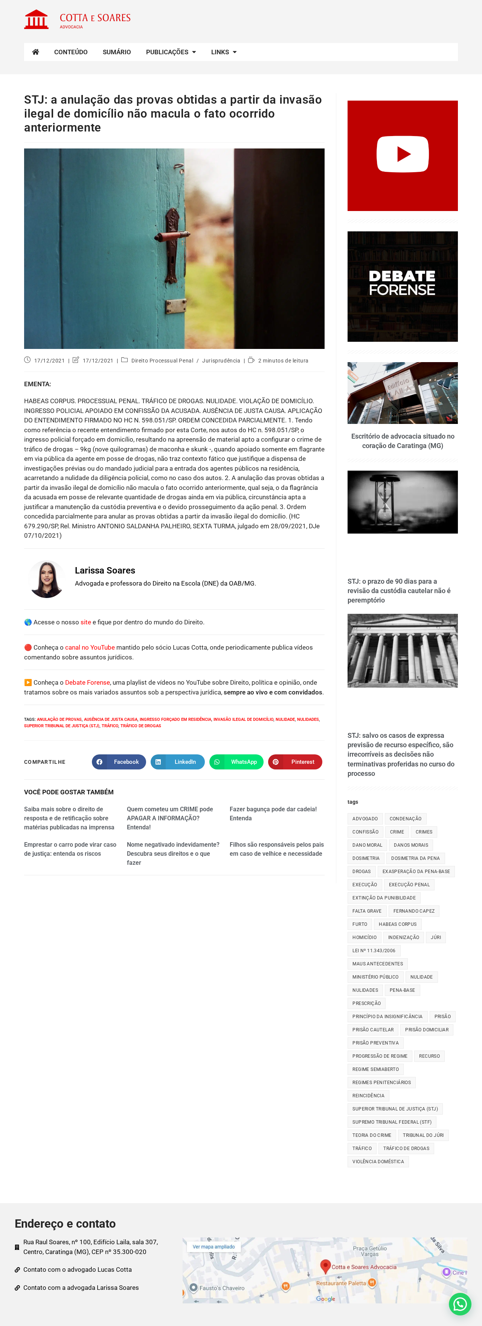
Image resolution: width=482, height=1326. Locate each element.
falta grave (366, 911)
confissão (365, 832)
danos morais (411, 845)
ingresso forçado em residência (175, 719)
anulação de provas (59, 719)
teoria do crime (371, 1135)
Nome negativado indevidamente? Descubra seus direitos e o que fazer (173, 853)
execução (364, 884)
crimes (424, 832)
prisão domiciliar (426, 1029)
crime (397, 832)
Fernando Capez (414, 911)
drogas (361, 871)
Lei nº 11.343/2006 (373, 950)
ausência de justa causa (110, 719)
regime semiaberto (375, 1069)
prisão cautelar (373, 1029)
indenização (403, 937)
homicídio (364, 937)
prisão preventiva (375, 1043)
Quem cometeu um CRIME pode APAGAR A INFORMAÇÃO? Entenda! (170, 818)
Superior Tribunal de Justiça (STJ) (61, 725)
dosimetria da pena (415, 858)
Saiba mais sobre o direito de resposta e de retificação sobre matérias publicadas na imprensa (69, 818)
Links (220, 52)
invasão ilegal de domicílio (243, 719)
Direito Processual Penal (162, 361)
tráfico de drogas (140, 725)
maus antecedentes (377, 964)
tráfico (110, 725)
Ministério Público (375, 977)
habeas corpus (397, 924)
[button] (460, 1304)
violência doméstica (378, 1161)
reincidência (368, 1095)
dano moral (367, 845)
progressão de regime (379, 1056)
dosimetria (366, 858)
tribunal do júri (423, 1135)
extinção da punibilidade (384, 898)
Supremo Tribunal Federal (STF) (392, 1122)
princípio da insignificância (387, 1016)
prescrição (366, 1003)
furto (359, 924)
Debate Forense (87, 682)
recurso (429, 1056)
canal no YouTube (90, 647)
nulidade (285, 719)
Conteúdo (71, 52)
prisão (443, 1016)
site (86, 622)
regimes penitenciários (381, 1082)
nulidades (308, 719)
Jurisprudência (221, 361)
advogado (365, 818)
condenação (406, 818)
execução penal (409, 884)
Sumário (117, 52)
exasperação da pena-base (416, 871)
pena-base (402, 990)
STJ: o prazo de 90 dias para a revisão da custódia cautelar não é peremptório (399, 590)
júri (436, 937)
